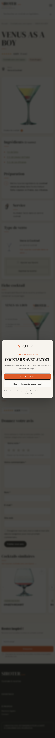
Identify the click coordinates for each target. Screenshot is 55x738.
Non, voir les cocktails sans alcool (27, 384)
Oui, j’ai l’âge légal (27, 376)
